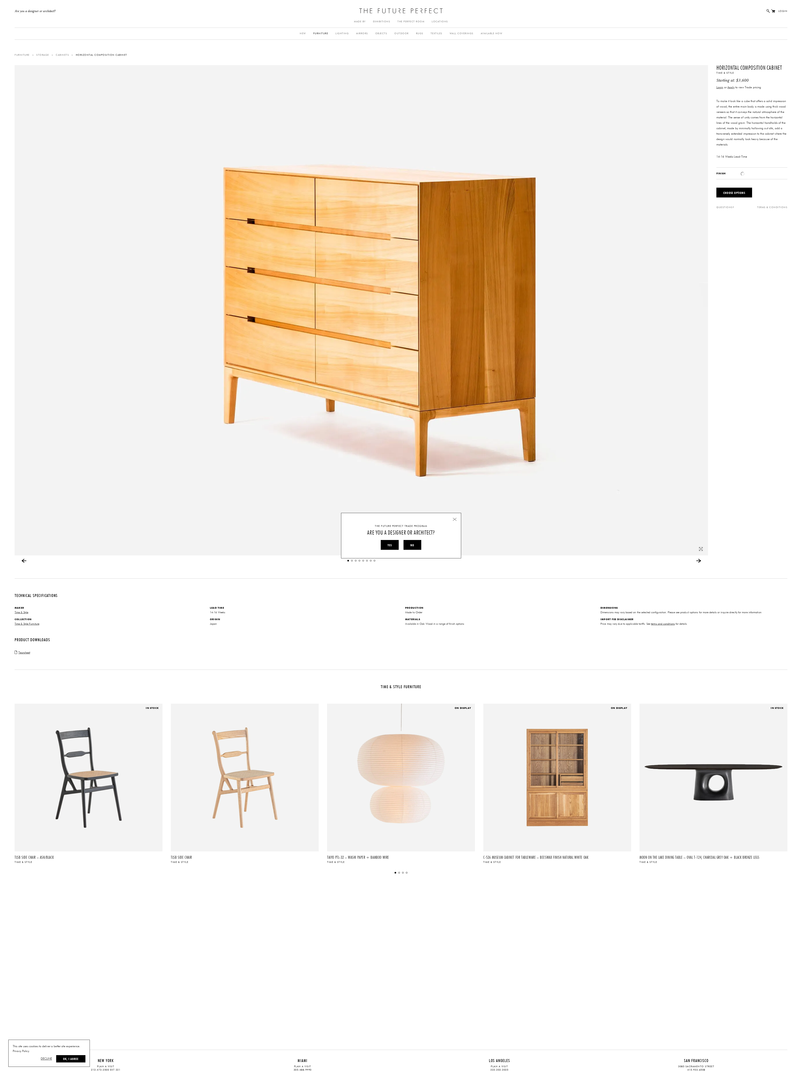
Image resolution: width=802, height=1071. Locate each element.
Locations (440, 21)
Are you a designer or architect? (35, 11)
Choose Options (734, 193)
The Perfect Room (410, 21)
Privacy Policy (21, 1051)
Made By (360, 21)
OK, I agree (71, 1059)
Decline (46, 1058)
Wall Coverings (461, 33)
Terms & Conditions (772, 207)
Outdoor (401, 33)
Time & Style (725, 73)
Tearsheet (24, 652)
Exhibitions (381, 21)
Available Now (492, 33)
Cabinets (62, 55)
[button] (348, 561)
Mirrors (362, 33)
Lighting (342, 33)
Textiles (436, 33)
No (412, 545)
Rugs (419, 33)
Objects (381, 33)
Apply (731, 87)
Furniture (320, 33)
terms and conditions (663, 624)
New (303, 33)
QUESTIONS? (725, 207)
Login (783, 11)
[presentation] (24, 560)
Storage (42, 55)
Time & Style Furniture (27, 624)
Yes (390, 545)
